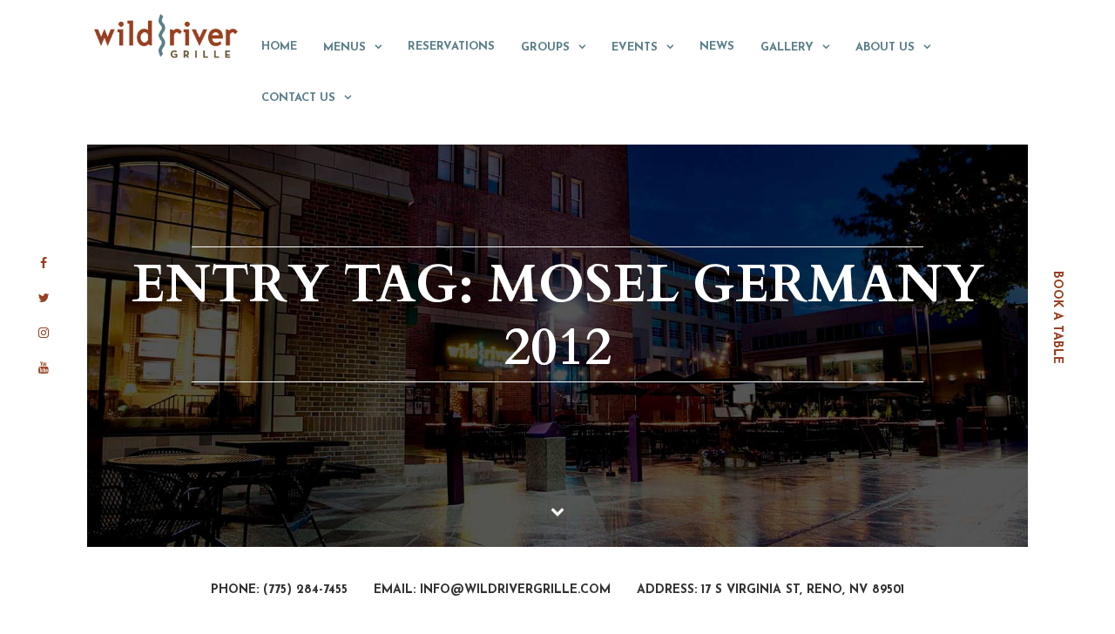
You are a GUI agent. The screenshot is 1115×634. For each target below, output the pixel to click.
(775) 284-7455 (305, 590)
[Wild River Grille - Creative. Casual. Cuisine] (167, 36)
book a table (1057, 317)
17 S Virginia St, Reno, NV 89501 (802, 590)
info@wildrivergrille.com (515, 590)
